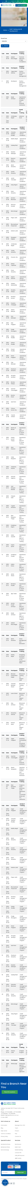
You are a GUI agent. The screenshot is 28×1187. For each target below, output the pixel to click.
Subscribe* (20, 1172)
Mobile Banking (19, 1150)
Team (16, 1128)
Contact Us (18, 1136)
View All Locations (9, 1092)
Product (17, 1131)
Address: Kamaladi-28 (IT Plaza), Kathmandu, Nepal (12, 1109)
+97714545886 (8, 1112)
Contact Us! (5, 1183)
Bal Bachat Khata (5, 1147)
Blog (2, 1128)
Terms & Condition (6, 1133)
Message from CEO (20, 1125)
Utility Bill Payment (19, 1155)
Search (6, 46)
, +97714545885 (17, 1112)
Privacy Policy (4, 1136)
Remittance (18, 1144)
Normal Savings (5, 1150)
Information (4, 1125)
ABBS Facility (18, 1158)
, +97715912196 (11, 1113)
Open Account (21, 5)
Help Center (4, 1131)
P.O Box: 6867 (4, 1117)
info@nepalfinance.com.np (11, 1115)
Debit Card (18, 1147)
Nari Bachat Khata (5, 1144)
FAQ (16, 1133)
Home (5, 30)
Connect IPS (18, 1152)
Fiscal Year (4, 38)
